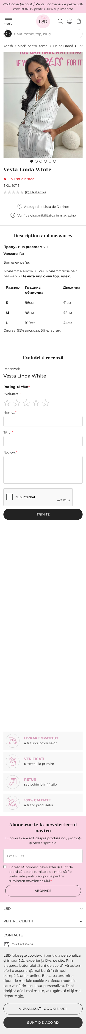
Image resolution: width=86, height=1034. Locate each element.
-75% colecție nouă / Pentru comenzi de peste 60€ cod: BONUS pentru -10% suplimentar (43, 6)
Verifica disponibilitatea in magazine (46, 215)
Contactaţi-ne (22, 944)
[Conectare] (69, 21)
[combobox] (43, 33)
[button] (31, 161)
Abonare (43, 891)
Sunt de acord (43, 1022)
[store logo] (43, 21)
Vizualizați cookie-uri (43, 1009)
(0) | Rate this (35, 192)
